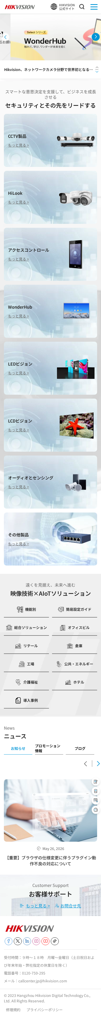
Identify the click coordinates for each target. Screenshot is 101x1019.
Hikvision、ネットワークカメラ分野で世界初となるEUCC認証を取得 (49, 69)
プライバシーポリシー (44, 1009)
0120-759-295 (33, 973)
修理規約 (13, 1009)
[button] (5, 37)
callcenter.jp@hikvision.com (42, 980)
